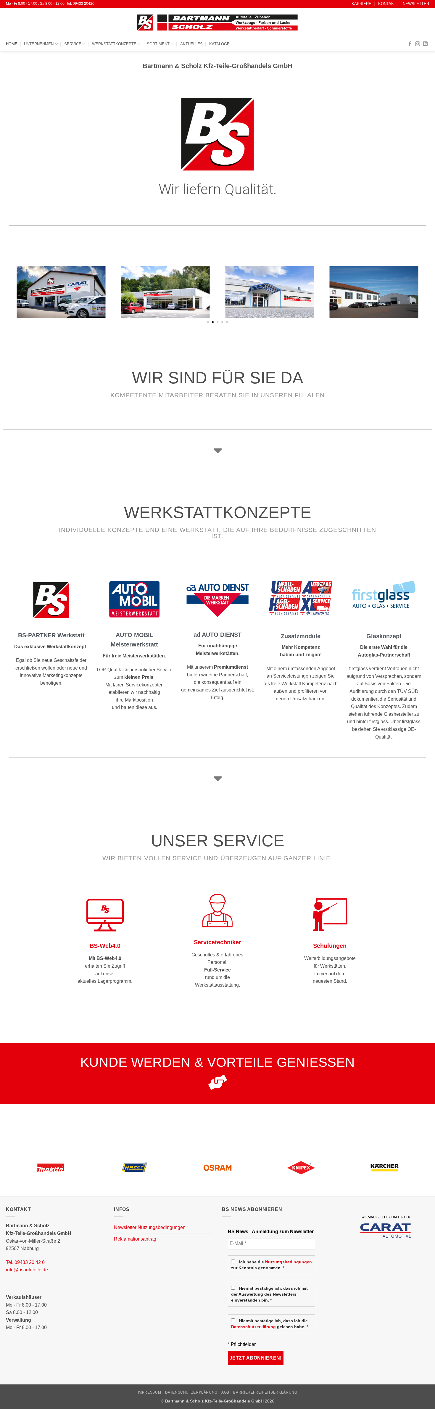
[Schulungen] (330, 914)
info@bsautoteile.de (27, 1269)
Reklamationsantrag (135, 1238)
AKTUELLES (191, 44)
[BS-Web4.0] (105, 914)
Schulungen (330, 945)
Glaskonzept (384, 636)
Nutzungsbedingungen (288, 1262)
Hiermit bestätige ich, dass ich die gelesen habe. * (269, 1324)
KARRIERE (361, 3)
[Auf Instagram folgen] (417, 44)
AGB (225, 1392)
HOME (11, 44)
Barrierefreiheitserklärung (265, 1392)
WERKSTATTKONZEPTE (114, 44)
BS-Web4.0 (105, 945)
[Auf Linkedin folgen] (425, 44)
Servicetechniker (217, 942)
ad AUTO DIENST (217, 634)
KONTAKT (387, 3)
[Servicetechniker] (217, 910)
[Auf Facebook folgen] (409, 44)
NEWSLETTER (416, 3)
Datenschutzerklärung (253, 1327)
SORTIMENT (158, 44)
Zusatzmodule (300, 636)
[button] (208, 322)
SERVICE (72, 44)
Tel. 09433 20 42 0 (25, 1262)
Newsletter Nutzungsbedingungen (150, 1227)
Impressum (149, 1392)
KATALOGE (219, 44)
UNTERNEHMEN (39, 44)
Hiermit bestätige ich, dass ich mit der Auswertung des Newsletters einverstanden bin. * (269, 1294)
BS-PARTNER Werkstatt (51, 635)
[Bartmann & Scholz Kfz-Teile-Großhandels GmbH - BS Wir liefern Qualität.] (217, 22)
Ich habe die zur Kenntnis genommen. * (271, 1265)
